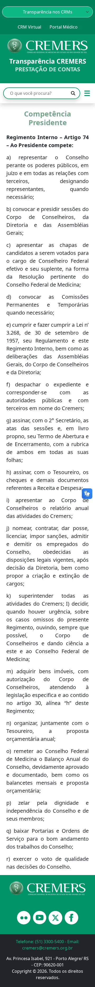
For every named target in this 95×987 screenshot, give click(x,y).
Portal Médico (64, 27)
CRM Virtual (29, 27)
